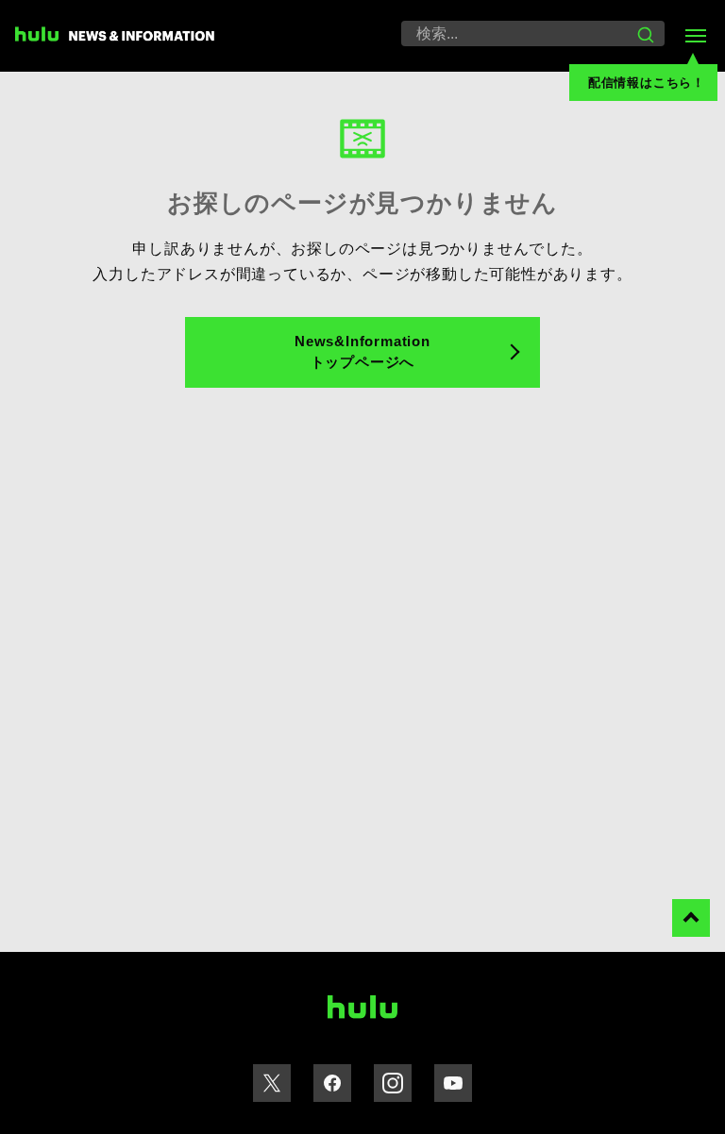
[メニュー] (695, 36)
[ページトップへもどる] (691, 918)
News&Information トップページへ (362, 352)
